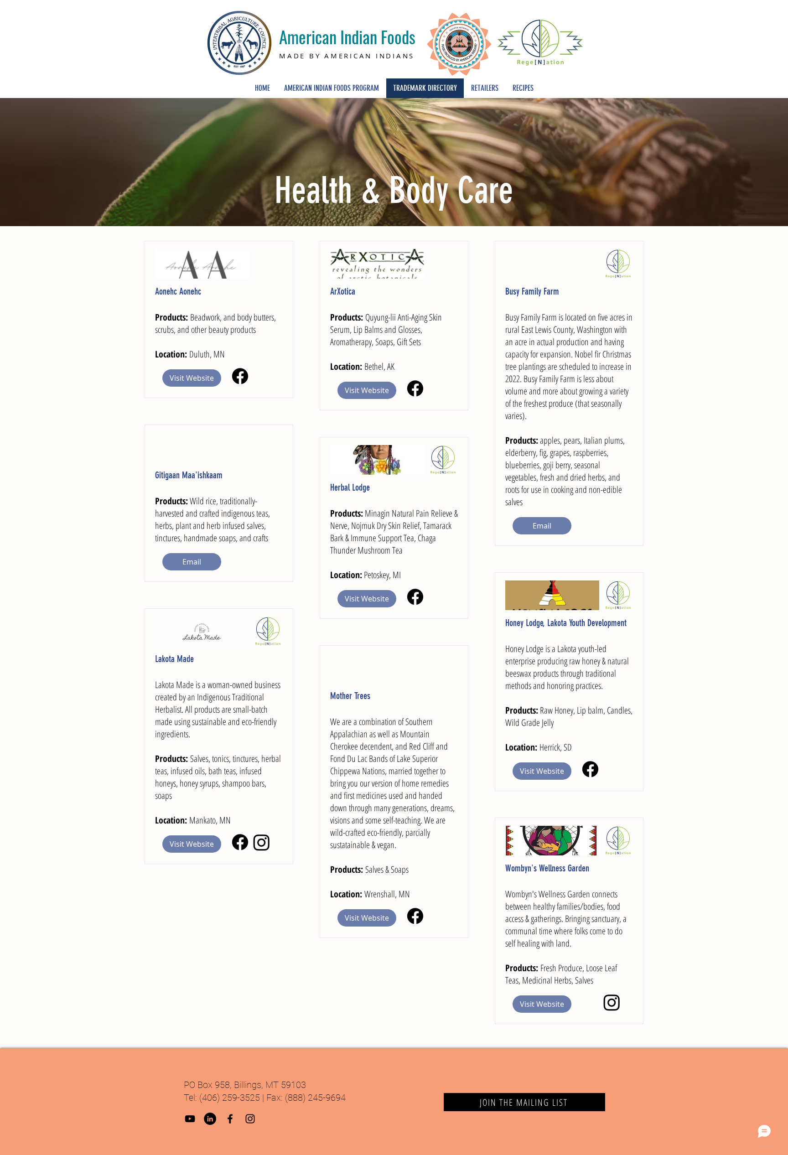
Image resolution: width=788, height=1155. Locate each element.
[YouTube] (190, 1119)
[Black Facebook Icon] (230, 1119)
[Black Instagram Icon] (250, 1119)
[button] (191, 561)
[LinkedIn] (210, 1119)
